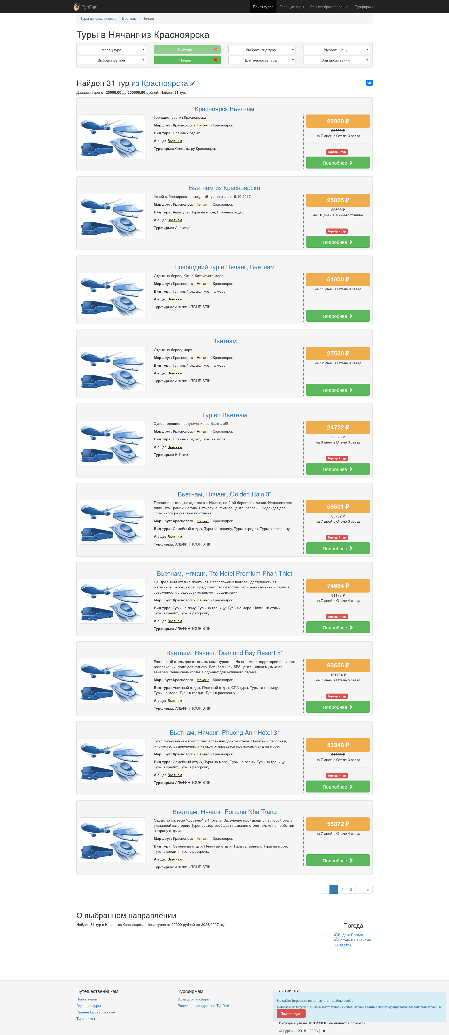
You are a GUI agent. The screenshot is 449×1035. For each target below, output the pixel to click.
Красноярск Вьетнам (224, 108)
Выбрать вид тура (261, 49)
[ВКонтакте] (369, 83)
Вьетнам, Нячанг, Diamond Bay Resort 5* (224, 652)
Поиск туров (263, 6)
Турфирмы (364, 6)
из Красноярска (160, 82)
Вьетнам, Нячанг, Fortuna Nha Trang (225, 811)
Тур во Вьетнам (224, 414)
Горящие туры (292, 6)
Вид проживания (335, 60)
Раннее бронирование (329, 6)
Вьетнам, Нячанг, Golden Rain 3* (225, 493)
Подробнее (335, 162)
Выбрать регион (111, 60)
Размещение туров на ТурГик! (203, 1005)
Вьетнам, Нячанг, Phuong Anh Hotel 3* (224, 732)
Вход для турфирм (194, 999)
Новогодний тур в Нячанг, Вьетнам (224, 266)
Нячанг (185, 60)
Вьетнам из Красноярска (224, 187)
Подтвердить (291, 1013)
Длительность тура (261, 60)
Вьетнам (224, 340)
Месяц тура (111, 49)
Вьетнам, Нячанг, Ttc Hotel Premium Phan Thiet (224, 572)
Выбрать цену (335, 49)
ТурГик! (89, 6)
